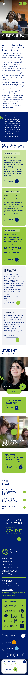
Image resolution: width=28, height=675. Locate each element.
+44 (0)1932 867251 (8, 595)
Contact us (7, 581)
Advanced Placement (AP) (12, 252)
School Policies (9, 571)
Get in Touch (8, 574)
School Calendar (10, 568)
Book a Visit (7, 559)
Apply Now (6, 562)
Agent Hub (7, 565)
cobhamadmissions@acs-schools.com (13, 593)
